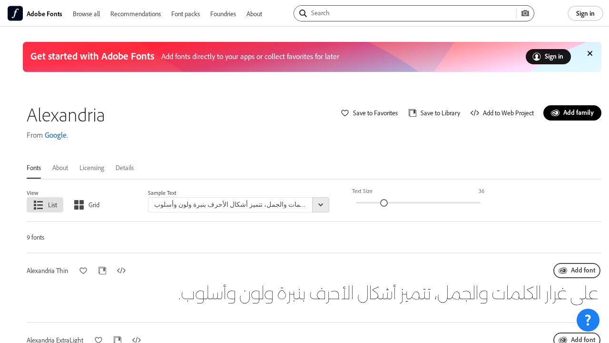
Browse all (86, 14)
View (33, 192)
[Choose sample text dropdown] (320, 204)
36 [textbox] (481, 190)
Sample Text (162, 192)
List (52, 205)
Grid (93, 205)
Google (56, 135)
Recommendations (135, 14)
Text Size (362, 190)
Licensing (91, 167)
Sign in (585, 13)
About (254, 14)
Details (125, 167)
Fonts (34, 167)
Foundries (223, 14)
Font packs (185, 14)
